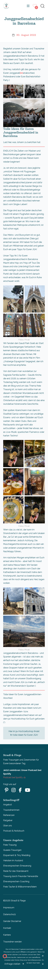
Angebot (7, 804)
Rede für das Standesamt (15, 871)
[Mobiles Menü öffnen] (28, 6)
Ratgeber (7, 820)
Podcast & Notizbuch (13, 831)
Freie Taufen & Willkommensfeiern (20, 886)
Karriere (7, 935)
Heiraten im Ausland (13, 860)
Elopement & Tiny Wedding (16, 855)
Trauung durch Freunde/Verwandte (20, 876)
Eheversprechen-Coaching (16, 881)
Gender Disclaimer (12, 921)
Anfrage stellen (12, 964)
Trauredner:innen (11, 810)
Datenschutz (9, 914)
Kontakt (7, 928)
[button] (5, 956)
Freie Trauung (10, 845)
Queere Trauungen (12, 850)
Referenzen (9, 815)
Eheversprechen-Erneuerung (17, 865)
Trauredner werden (12, 941)
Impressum (8, 907)
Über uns (7, 825)
